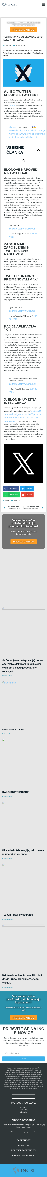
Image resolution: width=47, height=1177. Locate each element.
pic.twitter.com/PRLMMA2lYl (23, 228)
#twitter (25, 134)
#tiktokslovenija (37, 130)
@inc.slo (13, 127)
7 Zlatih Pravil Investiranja (17, 914)
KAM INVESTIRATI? (14, 729)
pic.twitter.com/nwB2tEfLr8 (22, 384)
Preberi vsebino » (7, 676)
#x (41, 134)
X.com (11, 105)
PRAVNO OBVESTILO (23, 1155)
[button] (43, 4)
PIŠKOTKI (23, 1145)
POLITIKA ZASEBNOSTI (23, 1150)
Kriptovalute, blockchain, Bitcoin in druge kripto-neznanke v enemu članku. (22, 979)
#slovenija (13, 130)
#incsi (26, 130)
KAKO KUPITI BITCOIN (16, 792)
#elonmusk (34, 134)
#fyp (21, 130)
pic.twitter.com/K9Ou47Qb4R (23, 311)
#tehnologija (15, 134)
